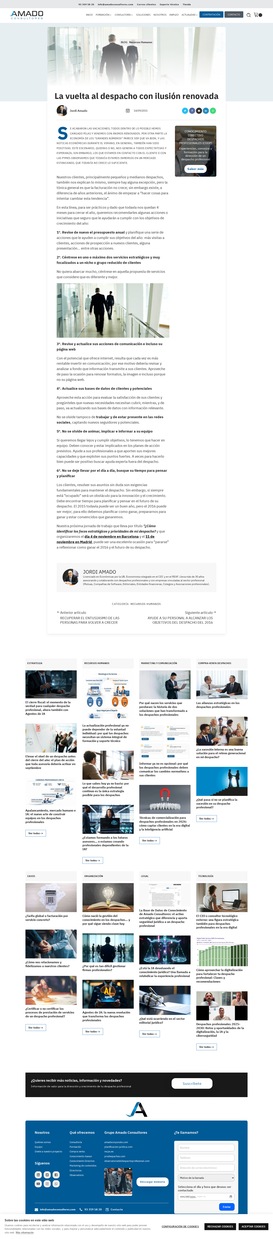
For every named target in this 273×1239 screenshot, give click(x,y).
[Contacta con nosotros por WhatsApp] (57, 1183)
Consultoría (76, 1142)
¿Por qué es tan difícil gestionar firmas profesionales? (104, 968)
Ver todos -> (35, 833)
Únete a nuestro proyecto (48, 1151)
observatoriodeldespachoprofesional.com (127, 1161)
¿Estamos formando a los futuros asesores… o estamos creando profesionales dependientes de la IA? (105, 843)
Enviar (227, 1207)
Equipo (38, 1146)
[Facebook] (192, 111)
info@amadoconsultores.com (115, 4)
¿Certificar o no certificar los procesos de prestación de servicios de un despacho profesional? (49, 1012)
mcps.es (108, 1151)
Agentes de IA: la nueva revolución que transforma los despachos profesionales (106, 1016)
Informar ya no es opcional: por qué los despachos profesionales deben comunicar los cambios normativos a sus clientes (164, 769)
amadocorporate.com (116, 1142)
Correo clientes (146, 4)
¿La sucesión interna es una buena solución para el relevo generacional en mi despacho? (221, 753)
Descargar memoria (152, 1181)
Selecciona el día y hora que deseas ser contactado (204, 1188)
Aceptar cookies (253, 1226)
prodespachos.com (114, 1156)
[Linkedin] (206, 111)
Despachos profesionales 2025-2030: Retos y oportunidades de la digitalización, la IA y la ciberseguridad (220, 1029)
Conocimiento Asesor (81, 1156)
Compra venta (77, 1151)
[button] (103, 14)
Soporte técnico (169, 4)
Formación (75, 1146)
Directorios (76, 1170)
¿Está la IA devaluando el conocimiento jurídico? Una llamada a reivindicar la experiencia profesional (164, 972)
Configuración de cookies (180, 1226)
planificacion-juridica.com (118, 1146)
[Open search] (249, 15)
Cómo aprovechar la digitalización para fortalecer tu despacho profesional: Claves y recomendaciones (219, 975)
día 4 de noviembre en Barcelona (111, 536)
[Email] (199, 111)
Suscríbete (192, 1083)
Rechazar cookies (220, 1226)
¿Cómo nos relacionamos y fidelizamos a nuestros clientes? (47, 964)
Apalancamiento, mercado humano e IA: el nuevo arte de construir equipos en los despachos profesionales (50, 816)
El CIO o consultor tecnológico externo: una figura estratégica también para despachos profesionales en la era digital (217, 921)
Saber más (195, 169)
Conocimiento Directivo (82, 1161)
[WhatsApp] (213, 111)
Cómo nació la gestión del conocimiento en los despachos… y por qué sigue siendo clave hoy (106, 919)
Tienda (187, 4)
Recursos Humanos (140, 42)
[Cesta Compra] (258, 15)
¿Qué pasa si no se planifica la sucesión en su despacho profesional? (216, 803)
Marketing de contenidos (83, 1165)
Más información (25, 1232)
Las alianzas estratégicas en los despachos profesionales (218, 705)
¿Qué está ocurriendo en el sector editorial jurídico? (162, 1020)
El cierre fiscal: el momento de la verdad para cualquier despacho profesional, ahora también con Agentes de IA (48, 708)
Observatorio (77, 1175)
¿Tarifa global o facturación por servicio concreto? (46, 918)
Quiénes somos (43, 1142)
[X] (185, 111)
